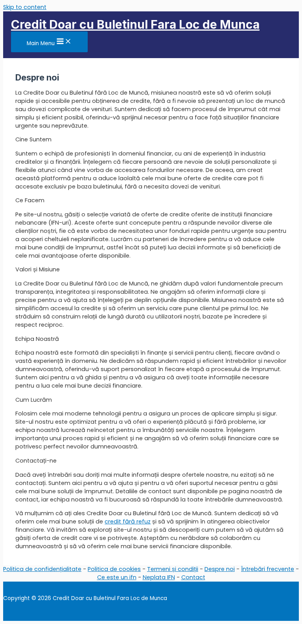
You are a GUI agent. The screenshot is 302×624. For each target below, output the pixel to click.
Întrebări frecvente (267, 569)
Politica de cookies (114, 569)
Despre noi (219, 569)
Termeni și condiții (172, 569)
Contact (193, 577)
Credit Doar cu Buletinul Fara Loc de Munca (135, 24)
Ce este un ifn (116, 577)
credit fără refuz (128, 521)
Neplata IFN (159, 577)
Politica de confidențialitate (42, 569)
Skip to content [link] (24, 7)
